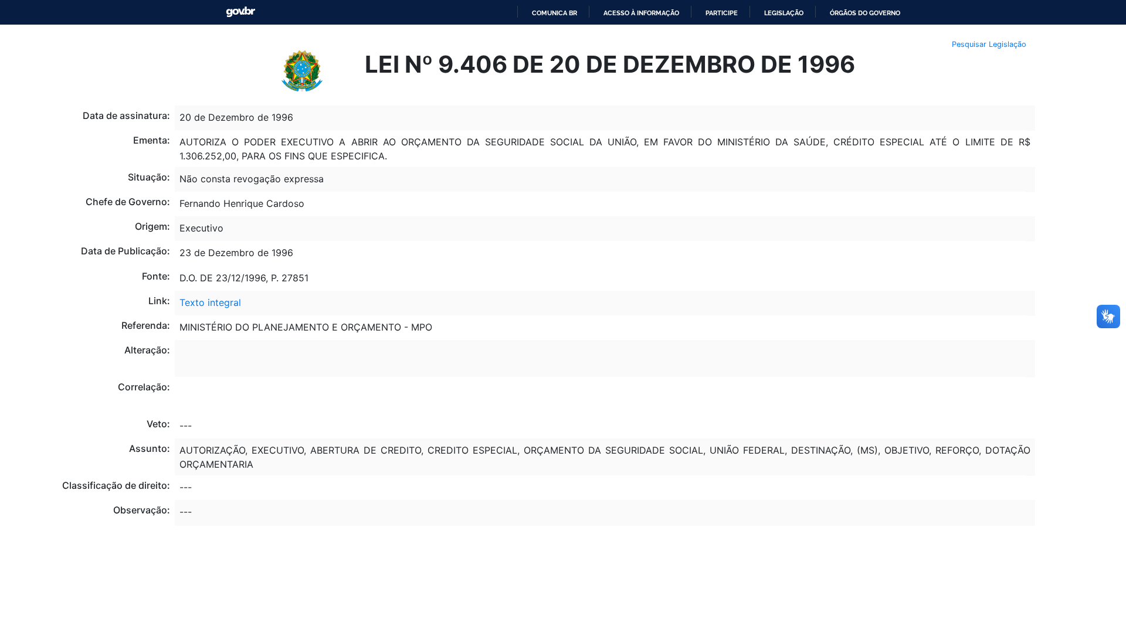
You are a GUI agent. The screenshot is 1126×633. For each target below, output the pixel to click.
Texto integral (210, 302)
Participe (722, 13)
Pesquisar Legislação (989, 44)
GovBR (240, 12)
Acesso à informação (641, 13)
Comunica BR (554, 13)
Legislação (783, 13)
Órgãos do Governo (865, 13)
